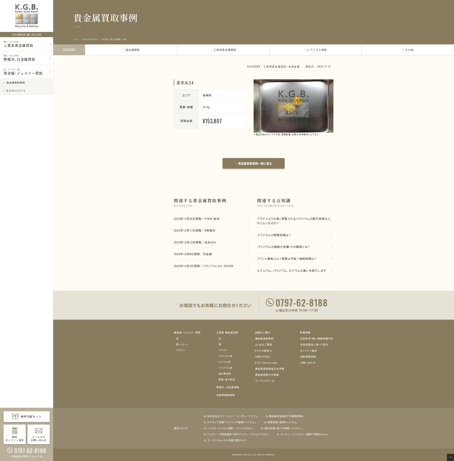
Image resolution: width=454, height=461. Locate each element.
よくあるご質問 (263, 344)
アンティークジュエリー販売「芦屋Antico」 (304, 434)
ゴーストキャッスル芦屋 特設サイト (227, 440)
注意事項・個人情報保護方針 (316, 338)
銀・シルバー (182, 344)
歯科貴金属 (225, 373)
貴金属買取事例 (264, 338)
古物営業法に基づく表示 (314, 344)
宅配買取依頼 (308, 356)
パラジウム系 (226, 356)
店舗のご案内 (262, 332)
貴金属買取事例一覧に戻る (255, 163)
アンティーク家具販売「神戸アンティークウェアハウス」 (238, 434)
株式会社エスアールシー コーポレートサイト (232, 416)
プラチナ (180, 350)
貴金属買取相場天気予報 (269, 368)
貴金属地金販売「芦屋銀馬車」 (286, 416)
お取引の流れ (263, 356)
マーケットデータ (264, 381)
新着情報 (305, 332)
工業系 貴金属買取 (227, 332)
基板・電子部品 (227, 379)
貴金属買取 (133, 49)
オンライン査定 (308, 350)
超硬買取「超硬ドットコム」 (282, 422)
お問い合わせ (307, 362)
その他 (409, 49)
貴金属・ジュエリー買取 (187, 332)
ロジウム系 (225, 362)
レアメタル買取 (317, 49)
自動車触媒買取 (225, 395)
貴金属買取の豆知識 (267, 374)
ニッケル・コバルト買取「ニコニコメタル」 (230, 428)
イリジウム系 (225, 367)
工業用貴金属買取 (225, 49)
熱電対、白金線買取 (227, 387)
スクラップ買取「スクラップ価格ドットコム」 (231, 422)
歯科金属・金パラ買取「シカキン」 (283, 428)
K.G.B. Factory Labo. (266, 362)
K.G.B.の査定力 (263, 350)
